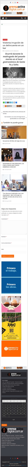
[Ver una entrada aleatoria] (25, 18)
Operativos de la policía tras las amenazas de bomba (14, 112)
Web (2, 249)
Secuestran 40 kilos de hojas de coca (14, 141)
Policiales (5, 39)
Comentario (4, 219)
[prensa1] (14, 12)
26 (14, 413)
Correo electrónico (6, 243)
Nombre (3, 236)
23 (4, 413)
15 (24, 408)
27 (17, 413)
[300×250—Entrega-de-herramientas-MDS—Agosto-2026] (11, 262)
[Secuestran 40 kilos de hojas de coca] (14, 126)
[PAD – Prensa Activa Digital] (3, 18)
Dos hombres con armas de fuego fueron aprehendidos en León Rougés (15, 117)
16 (4, 411)
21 (20, 411)
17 (7, 411)
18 (10, 411)
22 (24, 411)
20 (17, 411)
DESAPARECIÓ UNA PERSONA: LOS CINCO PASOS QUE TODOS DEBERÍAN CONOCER (13, 165)
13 (17, 408)
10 (7, 408)
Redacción (16, 50)
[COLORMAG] (12, 428)
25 (10, 413)
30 (4, 416)
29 (24, 413)
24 (7, 413)
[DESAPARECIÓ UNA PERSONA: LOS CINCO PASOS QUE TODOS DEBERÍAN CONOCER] (14, 149)
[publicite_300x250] (11, 341)
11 (10, 408)
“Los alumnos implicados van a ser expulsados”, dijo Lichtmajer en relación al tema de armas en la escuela (13, 196)
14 (20, 408)
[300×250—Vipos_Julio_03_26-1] (11, 278)
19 (14, 411)
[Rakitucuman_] (11, 313)
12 (14, 408)
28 (20, 413)
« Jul (14, 419)
